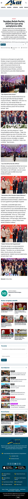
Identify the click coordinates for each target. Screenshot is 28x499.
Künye (3, 489)
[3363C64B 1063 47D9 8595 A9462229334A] (14, 83)
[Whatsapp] (17, 464)
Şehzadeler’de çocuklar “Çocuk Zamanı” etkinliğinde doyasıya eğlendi (18, 406)
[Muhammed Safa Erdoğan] (4, 293)
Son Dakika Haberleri (7, 484)
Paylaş (4, 44)
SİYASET (14, 18)
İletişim (6, 489)
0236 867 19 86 (14, 456)
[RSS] (20, 464)
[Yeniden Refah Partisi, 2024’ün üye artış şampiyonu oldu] (14, 42)
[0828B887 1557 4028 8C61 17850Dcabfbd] (14, 153)
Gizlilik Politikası (12, 497)
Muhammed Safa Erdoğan (5, 47)
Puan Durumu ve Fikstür (8, 481)
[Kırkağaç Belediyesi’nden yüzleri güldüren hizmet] (7, 429)
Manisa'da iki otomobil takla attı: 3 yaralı (17, 386)
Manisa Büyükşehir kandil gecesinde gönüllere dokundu (18, 373)
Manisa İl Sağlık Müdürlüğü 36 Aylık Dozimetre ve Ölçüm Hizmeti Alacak (7, 422)
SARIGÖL (3, 7)
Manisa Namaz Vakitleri (6, 478)
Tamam (18, 497)
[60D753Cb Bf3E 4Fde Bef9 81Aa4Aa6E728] (14, 267)
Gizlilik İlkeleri (22, 489)
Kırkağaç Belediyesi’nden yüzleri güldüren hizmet (18, 380)
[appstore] (8, 468)
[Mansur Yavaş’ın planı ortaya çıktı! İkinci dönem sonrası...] (21, 306)
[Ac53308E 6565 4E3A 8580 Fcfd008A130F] (14, 184)
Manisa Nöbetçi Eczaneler (6, 474)
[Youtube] (15, 464)
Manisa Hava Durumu (20, 473)
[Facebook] (8, 464)
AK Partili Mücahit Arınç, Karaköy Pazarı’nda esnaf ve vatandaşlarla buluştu (17, 393)
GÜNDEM (15, 7)
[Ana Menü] (1, 2)
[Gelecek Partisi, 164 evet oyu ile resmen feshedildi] (21, 319)
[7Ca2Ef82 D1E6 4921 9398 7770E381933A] (14, 119)
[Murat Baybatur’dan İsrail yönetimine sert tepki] (7, 332)
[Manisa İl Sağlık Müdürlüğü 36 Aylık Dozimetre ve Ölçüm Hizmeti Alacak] (7, 417)
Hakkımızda (17, 490)
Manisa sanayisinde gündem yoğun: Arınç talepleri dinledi (19, 338)
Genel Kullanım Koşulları (14, 489)
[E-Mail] (9, 295)
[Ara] (26, 3)
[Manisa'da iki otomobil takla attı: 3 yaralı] (21, 429)
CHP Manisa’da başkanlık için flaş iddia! (18, 399)
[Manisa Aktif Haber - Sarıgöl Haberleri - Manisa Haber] (13, 3)
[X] (10, 464)
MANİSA (9, 7)
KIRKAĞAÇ (13, 377)
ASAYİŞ (21, 7)
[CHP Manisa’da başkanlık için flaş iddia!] (7, 306)
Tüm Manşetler (19, 481)
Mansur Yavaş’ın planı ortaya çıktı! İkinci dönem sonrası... (20, 312)
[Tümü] (26, 367)
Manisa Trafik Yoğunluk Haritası (20, 478)
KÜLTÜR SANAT (14, 403)
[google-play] (20, 468)
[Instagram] (13, 464)
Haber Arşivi (18, 484)
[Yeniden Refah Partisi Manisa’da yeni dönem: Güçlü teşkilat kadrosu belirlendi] (7, 319)
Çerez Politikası (11, 490)
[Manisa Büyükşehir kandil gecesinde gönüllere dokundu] (21, 417)
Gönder (4, 360)
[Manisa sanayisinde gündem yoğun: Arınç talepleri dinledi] (21, 332)
